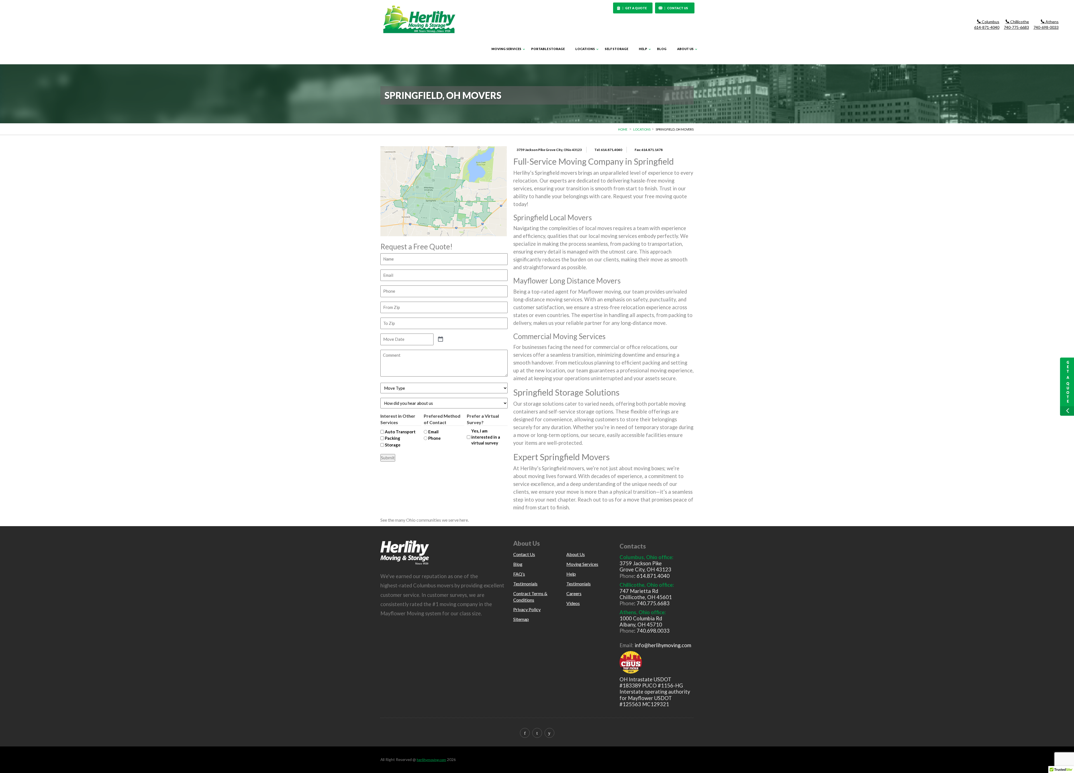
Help (643, 49)
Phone (434, 438)
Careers (573, 593)
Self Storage (616, 49)
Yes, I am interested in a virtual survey (485, 436)
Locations (585, 49)
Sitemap (521, 619)
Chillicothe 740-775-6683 (1016, 24)
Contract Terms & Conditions (530, 596)
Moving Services (506, 49)
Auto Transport (400, 431)
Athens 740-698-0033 (1046, 24)
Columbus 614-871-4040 (986, 24)
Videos (573, 603)
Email (433, 431)
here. (464, 520)
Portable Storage (548, 49)
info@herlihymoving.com (663, 645)
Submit (388, 457)
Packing (392, 438)
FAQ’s (519, 573)
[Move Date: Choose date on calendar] (440, 339)
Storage (393, 444)
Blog (661, 49)
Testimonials (525, 583)
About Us (685, 49)
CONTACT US (677, 8)
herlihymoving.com (431, 760)
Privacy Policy (527, 609)
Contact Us (524, 554)
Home (622, 129)
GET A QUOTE (636, 8)
